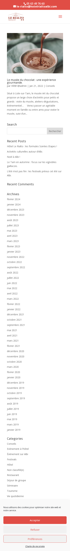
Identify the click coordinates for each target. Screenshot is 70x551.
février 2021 (13, 345)
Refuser (35, 529)
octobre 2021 (14, 319)
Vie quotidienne (15, 496)
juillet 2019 (13, 408)
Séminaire (12, 485)
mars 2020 (13, 366)
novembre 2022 (15, 256)
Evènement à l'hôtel (18, 448)
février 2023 (13, 246)
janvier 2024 (13, 204)
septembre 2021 (16, 325)
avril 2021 (12, 335)
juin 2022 (12, 283)
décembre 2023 (15, 209)
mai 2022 (12, 288)
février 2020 (13, 372)
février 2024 (13, 199)
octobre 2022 (14, 262)
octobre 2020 (14, 361)
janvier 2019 (13, 429)
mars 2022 (13, 298)
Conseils (50, 85)
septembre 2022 (16, 267)
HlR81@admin (19, 85)
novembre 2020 (15, 356)
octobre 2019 (14, 393)
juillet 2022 (13, 277)
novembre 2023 (15, 214)
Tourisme (12, 490)
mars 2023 (13, 241)
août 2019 (12, 403)
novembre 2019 (15, 388)
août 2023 (12, 220)
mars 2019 (13, 424)
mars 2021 (13, 340)
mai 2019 (12, 419)
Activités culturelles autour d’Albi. (25, 151)
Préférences (35, 539)
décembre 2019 (15, 382)
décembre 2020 (15, 351)
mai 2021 (12, 330)
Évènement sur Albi (17, 454)
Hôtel (10, 464)
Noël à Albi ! (13, 156)
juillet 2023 (13, 225)
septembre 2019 (16, 398)
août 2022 (12, 272)
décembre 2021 (15, 314)
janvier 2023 (13, 251)
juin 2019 (12, 414)
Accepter (35, 520)
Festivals (11, 459)
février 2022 (13, 304)
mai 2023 (12, 230)
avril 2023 (12, 235)
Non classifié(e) (15, 470)
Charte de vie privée (35, 546)
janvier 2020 (13, 377)
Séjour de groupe (16, 480)
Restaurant (13, 475)
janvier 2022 (13, 309)
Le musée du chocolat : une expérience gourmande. (31, 81)
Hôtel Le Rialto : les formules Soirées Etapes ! (32, 146)
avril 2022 (12, 293)
